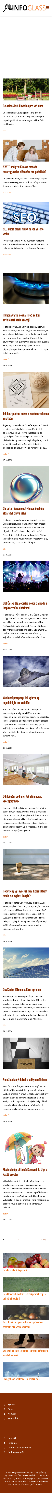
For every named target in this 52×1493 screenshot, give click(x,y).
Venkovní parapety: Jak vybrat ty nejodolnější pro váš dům (21, 700)
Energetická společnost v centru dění (21, 1379)
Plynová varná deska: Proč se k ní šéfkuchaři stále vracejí (21, 317)
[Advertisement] (26, 43)
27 (33, 1239)
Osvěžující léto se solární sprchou (22, 989)
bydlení (6, 359)
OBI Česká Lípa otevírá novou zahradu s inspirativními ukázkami (25, 605)
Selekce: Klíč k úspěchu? (15, 1270)
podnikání (7, 192)
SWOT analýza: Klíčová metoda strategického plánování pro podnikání (24, 169)
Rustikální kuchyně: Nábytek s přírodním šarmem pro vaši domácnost (23, 1324)
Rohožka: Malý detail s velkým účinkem (25, 1079)
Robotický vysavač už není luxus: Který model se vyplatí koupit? (25, 893)
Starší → (45, 1239)
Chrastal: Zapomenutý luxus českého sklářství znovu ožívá (23, 510)
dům (4, 130)
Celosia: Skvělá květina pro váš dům (23, 105)
